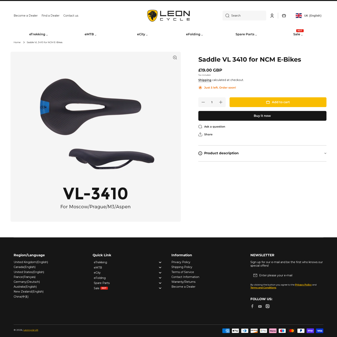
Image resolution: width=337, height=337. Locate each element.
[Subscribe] (318, 275)
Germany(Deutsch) (27, 282)
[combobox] (244, 15)
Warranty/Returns (183, 282)
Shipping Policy (181, 267)
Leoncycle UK (30, 329)
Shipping (204, 80)
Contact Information (185, 277)
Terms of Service (182, 272)
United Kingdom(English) (31, 262)
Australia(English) (25, 286)
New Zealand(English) (28, 291)
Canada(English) (24, 267)
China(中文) (21, 296)
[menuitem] (39, 34)
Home (17, 42)
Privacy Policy (180, 262)
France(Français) (24, 277)
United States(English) (29, 272)
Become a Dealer (183, 286)
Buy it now (262, 116)
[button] (284, 16)
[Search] (226, 15)
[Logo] (168, 16)
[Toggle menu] (160, 262)
